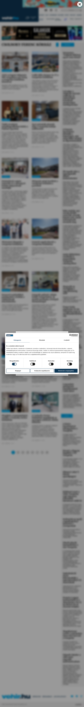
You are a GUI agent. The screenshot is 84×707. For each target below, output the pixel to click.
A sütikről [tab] (66, 340)
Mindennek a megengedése (66, 370)
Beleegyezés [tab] (17, 340)
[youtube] (45, 10)
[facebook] (51, 10)
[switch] (32, 364)
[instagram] (56, 10)
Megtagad (18, 370)
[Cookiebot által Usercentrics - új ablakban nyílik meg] (70, 335)
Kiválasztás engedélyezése (42, 370)
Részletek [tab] (42, 340)
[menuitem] (42, 15)
